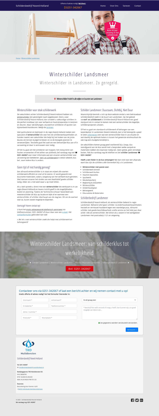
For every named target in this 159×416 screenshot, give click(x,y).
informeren (92, 135)
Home (18, 58)
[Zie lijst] (119, 99)
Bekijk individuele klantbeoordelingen (30, 389)
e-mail (65, 212)
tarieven (49, 127)
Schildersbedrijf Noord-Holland (32, 5)
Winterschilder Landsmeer (30, 58)
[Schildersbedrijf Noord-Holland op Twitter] (137, 400)
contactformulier (24, 215)
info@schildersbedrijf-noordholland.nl (31, 367)
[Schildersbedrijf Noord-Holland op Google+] (141, 400)
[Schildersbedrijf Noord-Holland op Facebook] (132, 400)
